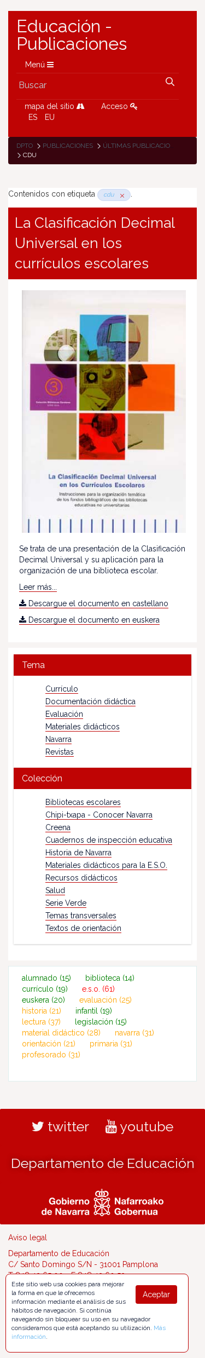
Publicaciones (68, 145)
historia (41, 1010)
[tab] (102, 665)
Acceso (115, 106)
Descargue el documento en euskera (93, 619)
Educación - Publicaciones (71, 35)
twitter (66, 1126)
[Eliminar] (120, 194)
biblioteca (109, 978)
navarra (134, 1032)
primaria (111, 1043)
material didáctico (61, 1032)
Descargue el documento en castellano (97, 603)
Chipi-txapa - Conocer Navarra (99, 814)
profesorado (51, 1054)
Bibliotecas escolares (83, 802)
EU (50, 117)
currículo (45, 989)
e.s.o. (98, 989)
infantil (93, 1010)
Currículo (61, 688)
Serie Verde (65, 903)
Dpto (24, 145)
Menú (36, 64)
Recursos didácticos (81, 877)
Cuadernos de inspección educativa (108, 840)
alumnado (46, 978)
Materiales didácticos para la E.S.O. (106, 865)
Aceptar (156, 1294)
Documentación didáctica (90, 701)
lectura (41, 1021)
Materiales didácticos (82, 726)
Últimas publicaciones (143, 145)
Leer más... (38, 587)
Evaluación (64, 714)
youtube (145, 1126)
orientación (48, 1043)
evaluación (105, 1000)
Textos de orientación (83, 928)
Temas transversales (80, 915)
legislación (101, 1021)
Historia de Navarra (78, 852)
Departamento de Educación (103, 1163)
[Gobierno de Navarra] (102, 1201)
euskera (43, 1000)
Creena (58, 827)
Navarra (58, 739)
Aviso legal (27, 1237)
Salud (55, 890)
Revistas (59, 751)
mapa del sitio (51, 106)
